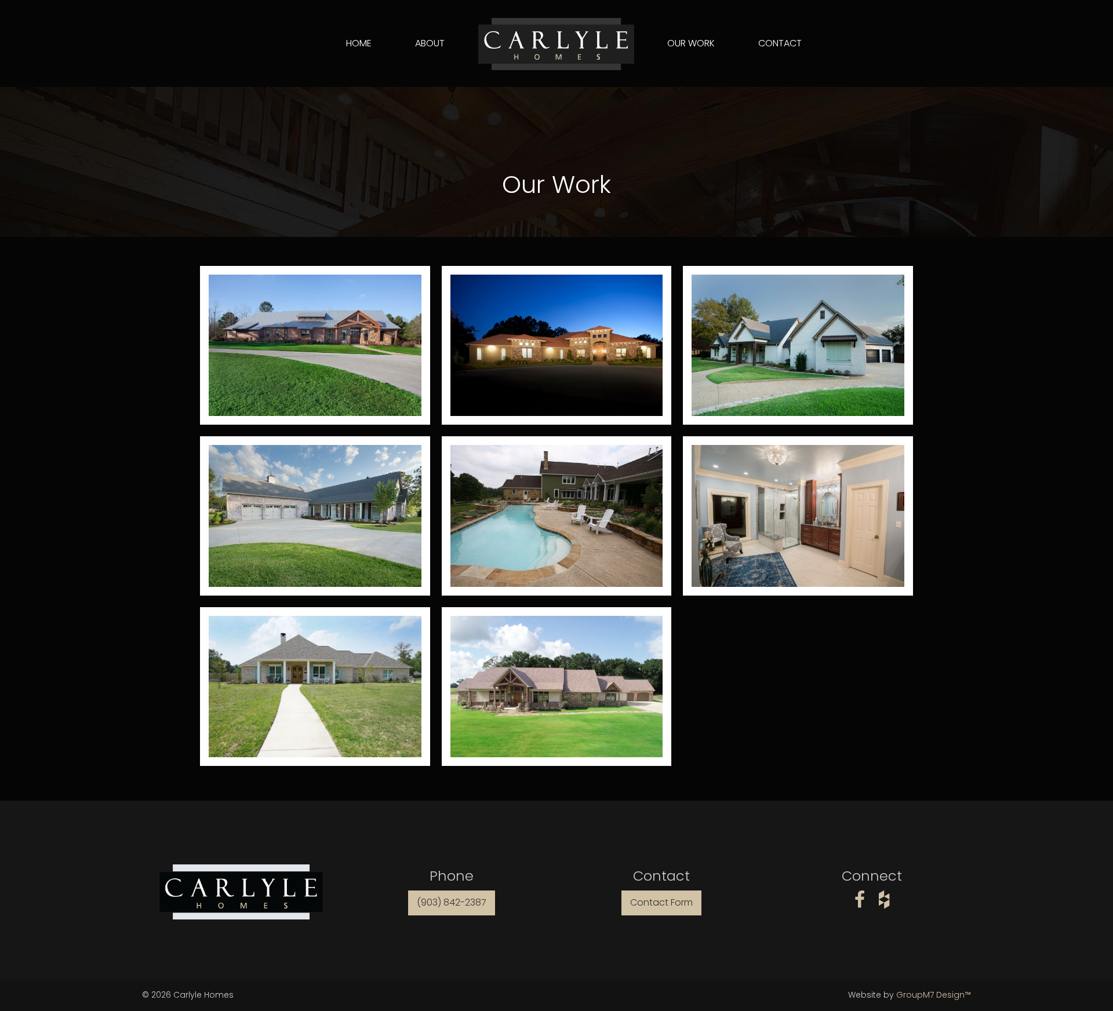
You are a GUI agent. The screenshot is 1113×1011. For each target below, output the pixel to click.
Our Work (691, 43)
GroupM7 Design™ (933, 995)
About (430, 43)
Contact (780, 43)
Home (359, 43)
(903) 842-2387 (451, 902)
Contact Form (661, 902)
